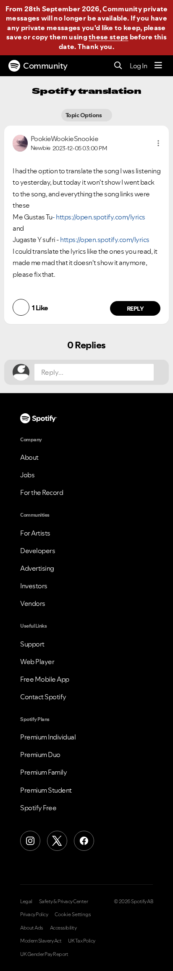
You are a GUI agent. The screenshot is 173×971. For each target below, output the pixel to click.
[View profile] (20, 142)
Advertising (37, 568)
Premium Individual (48, 737)
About (29, 457)
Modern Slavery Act (40, 941)
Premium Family (43, 772)
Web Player (37, 661)
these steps (108, 36)
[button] (158, 143)
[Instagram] (30, 841)
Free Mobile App (44, 679)
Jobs (27, 474)
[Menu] (158, 66)
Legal (26, 901)
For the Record (41, 492)
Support (32, 644)
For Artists (35, 533)
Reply (135, 308)
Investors (33, 585)
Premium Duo (40, 754)
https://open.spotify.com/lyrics (104, 239)
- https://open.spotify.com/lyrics (98, 217)
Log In (138, 65)
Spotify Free (38, 807)
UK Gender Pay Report (44, 954)
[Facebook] (84, 841)
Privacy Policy (34, 914)
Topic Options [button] (84, 115)
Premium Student (46, 790)
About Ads (31, 928)
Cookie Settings (73, 914)
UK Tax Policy (81, 941)
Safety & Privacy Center (63, 901)
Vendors (32, 603)
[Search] (118, 66)
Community (45, 66)
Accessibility (63, 928)
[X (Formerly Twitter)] (57, 841)
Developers (37, 550)
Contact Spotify (43, 696)
